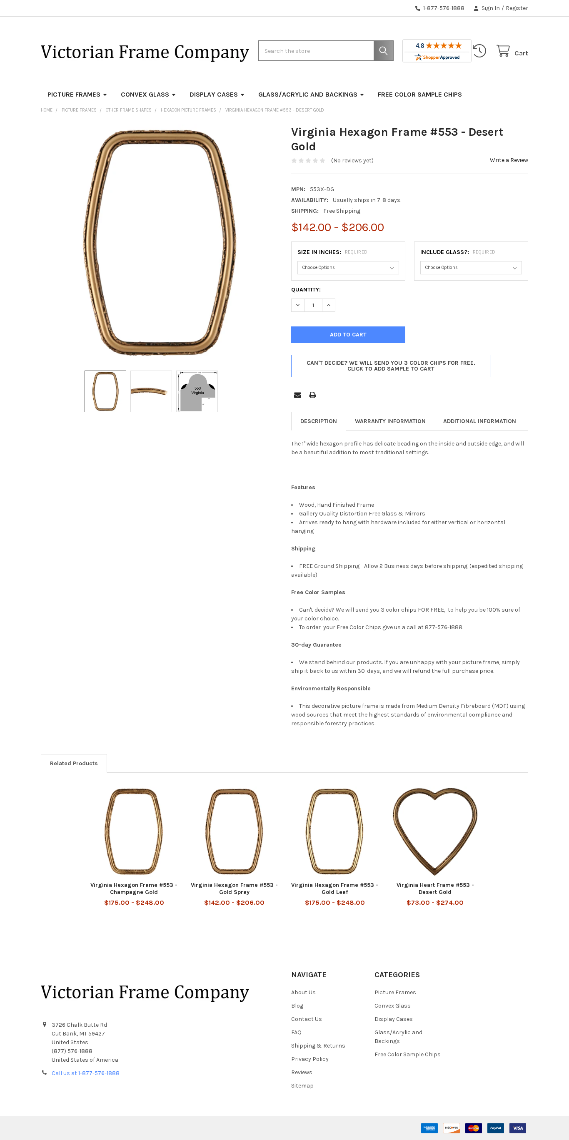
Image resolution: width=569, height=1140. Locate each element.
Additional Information (479, 421)
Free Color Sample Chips (420, 94)
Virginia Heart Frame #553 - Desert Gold (435, 888)
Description (318, 421)
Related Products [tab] (74, 763)
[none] (159, 243)
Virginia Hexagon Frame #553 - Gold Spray (234, 888)
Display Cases (214, 94)
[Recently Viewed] (481, 51)
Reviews (301, 1072)
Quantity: (306, 289)
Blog (297, 1005)
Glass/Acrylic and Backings (307, 94)
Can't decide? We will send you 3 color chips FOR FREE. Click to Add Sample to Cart (391, 365)
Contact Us (306, 1019)
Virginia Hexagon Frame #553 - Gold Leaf (334, 888)
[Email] (297, 394)
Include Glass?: (458, 252)
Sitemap (302, 1085)
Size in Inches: (332, 252)
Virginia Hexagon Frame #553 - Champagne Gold (133, 888)
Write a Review (509, 160)
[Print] (312, 394)
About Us (303, 992)
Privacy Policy (310, 1059)
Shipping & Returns (318, 1045)
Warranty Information (390, 421)
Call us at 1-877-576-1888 (86, 1073)
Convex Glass (145, 94)
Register (517, 8)
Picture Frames (73, 94)
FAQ (296, 1032)
